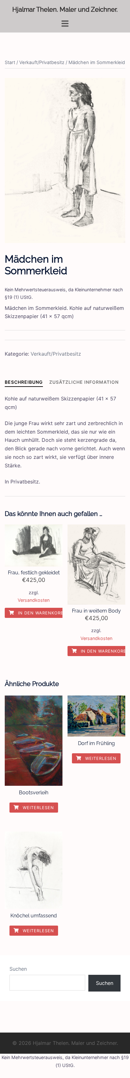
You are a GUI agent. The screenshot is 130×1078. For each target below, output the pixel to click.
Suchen (18, 969)
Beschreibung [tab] (24, 382)
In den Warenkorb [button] (39, 612)
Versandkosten (34, 600)
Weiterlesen (37, 807)
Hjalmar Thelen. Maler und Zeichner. (65, 9)
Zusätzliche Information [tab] (84, 382)
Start (10, 62)
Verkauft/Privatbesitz (41, 62)
